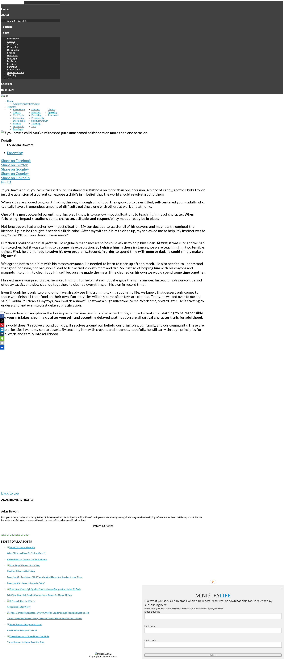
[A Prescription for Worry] (21, 601)
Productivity (13, 69)
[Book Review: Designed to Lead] (24, 624)
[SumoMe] (2, 347)
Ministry (11, 61)
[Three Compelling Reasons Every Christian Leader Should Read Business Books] (48, 612)
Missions (11, 63)
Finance (11, 52)
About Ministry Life (17, 20)
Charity (11, 41)
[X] (2, 320)
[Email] (2, 343)
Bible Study (13, 38)
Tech (9, 78)
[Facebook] (2, 316)
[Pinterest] (2, 325)
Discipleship (13, 49)
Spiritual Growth (15, 72)
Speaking (7, 83)
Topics (5, 32)
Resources (7, 89)
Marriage (12, 58)
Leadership (12, 55)
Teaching (6, 26)
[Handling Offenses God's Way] (23, 565)
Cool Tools (12, 44)
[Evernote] (2, 338)
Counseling (12, 47)
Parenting (12, 66)
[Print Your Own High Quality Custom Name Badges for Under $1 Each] (44, 589)
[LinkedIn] (2, 329)
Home (5, 9)
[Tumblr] (2, 334)
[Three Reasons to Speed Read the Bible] (28, 636)
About (5, 15)
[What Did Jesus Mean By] (21, 547)
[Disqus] (103, 376)
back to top (10, 493)
